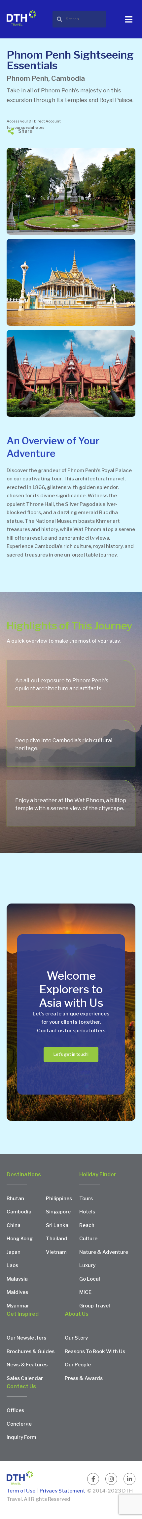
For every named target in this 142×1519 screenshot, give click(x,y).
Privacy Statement (62, 1491)
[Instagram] (111, 1479)
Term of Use (21, 1491)
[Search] (79, 19)
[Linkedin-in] (129, 1479)
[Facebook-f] (93, 1479)
